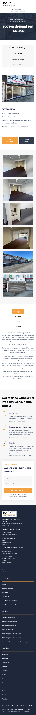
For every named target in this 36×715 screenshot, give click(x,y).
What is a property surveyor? (11, 638)
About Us (5, 593)
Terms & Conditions (14, 711)
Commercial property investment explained (16, 642)
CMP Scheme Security (9, 605)
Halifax (4, 675)
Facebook (5, 570)
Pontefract (5, 691)
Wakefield (5, 699)
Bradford (5, 659)
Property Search (7, 589)
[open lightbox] (18, 88)
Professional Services (9, 626)
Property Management (9, 622)
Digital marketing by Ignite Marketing (12, 709)
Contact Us (5, 597)
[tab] (18, 311)
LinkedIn (4, 572)
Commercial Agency (8, 618)
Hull (3, 683)
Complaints (26, 711)
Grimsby (4, 671)
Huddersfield (6, 679)
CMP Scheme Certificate (10, 601)
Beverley (5, 655)
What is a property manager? (11, 634)
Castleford (5, 663)
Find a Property (19, 19)
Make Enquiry (27, 140)
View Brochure (9, 140)
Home (11, 19)
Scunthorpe (6, 695)
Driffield (4, 667)
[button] (32, 4)
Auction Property (7, 630)
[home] (9, 4)
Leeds (4, 687)
